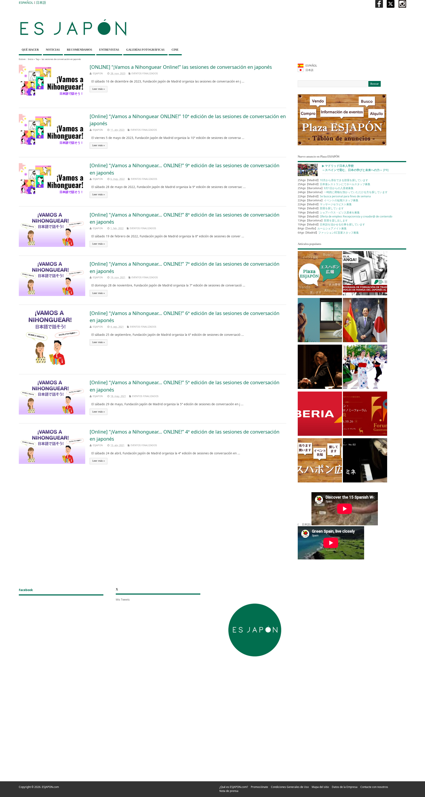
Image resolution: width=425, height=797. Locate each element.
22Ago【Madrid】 (334, 196)
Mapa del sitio (320, 787)
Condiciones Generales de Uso (290, 787)
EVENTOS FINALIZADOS (144, 73)
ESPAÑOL (26, 2)
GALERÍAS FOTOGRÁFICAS (145, 49)
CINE (175, 49)
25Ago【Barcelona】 (326, 188)
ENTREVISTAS (109, 49)
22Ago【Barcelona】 (328, 200)
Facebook (26, 590)
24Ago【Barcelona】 (343, 192)
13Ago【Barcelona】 (323, 220)
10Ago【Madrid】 (331, 224)
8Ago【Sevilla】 (322, 228)
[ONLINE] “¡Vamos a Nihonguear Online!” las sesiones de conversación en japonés (181, 67)
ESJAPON (98, 73)
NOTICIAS (53, 49)
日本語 (41, 2)
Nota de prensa (228, 791)
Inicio (30, 59)
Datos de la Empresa (344, 787)
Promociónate (259, 787)
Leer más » (98, 88)
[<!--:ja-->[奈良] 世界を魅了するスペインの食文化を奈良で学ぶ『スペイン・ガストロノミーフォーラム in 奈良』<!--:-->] (365, 414)
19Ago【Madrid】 (321, 208)
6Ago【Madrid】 (328, 232)
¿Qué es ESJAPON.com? (233, 787)
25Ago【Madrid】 (333, 180)
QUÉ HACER (30, 49)
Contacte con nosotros (374, 787)
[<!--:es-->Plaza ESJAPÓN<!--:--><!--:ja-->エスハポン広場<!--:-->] (320, 274)
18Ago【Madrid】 (345, 216)
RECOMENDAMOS (79, 49)
